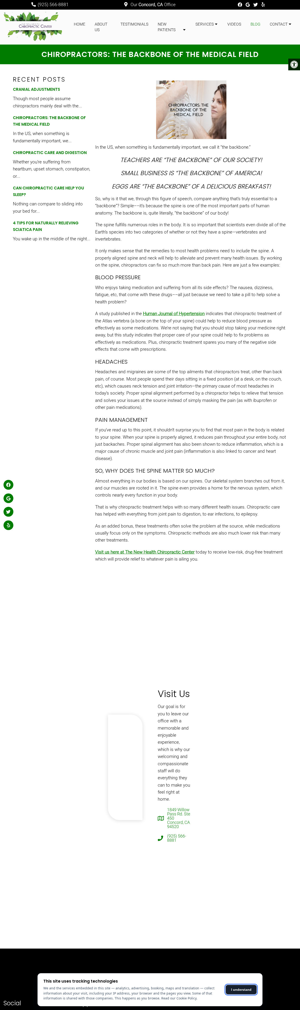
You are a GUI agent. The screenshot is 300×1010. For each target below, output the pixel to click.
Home (79, 24)
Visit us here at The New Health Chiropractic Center (145, 552)
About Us (101, 27)
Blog (255, 24)
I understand (241, 989)
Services (204, 24)
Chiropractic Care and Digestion (50, 152)
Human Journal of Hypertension (174, 313)
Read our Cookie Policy (178, 998)
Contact (279, 24)
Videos (234, 24)
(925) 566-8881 (53, 4)
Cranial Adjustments (36, 89)
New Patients (167, 27)
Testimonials (134, 24)
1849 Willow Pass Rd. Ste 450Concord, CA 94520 (178, 818)
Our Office (152, 4)
